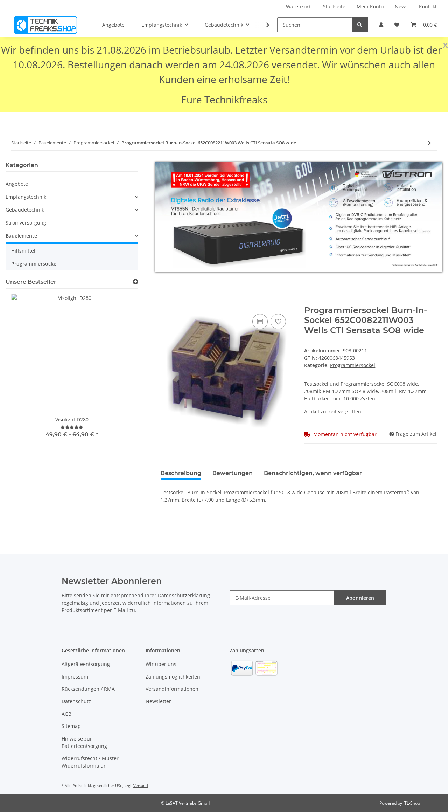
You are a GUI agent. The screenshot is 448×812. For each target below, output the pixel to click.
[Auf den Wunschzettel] (278, 321)
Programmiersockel (352, 365)
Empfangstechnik (26, 196)
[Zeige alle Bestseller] (135, 281)
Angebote (17, 183)
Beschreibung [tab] (181, 473)
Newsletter (158, 701)
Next (121, 374)
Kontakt (428, 6)
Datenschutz (76, 701)
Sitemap (71, 726)
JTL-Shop (411, 803)
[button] (381, 25)
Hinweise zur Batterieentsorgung (84, 742)
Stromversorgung (26, 222)
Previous (23, 374)
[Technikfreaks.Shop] (45, 25)
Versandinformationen (172, 689)
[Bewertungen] (72, 427)
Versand (140, 785)
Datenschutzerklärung (184, 595)
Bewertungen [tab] (232, 473)
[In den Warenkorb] (166, 301)
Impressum (75, 676)
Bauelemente (21, 235)
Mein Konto (370, 6)
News (401, 6)
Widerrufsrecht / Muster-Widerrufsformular (91, 762)
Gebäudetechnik (25, 209)
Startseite (334, 6)
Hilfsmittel (23, 250)
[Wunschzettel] (397, 25)
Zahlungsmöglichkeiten (173, 676)
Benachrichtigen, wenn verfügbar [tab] (313, 473)
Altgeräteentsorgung (86, 664)
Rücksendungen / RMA (88, 689)
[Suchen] (360, 24)
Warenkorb (299, 6)
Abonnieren (360, 597)
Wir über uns (161, 664)
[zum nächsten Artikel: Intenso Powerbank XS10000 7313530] (429, 142)
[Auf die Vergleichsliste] (260, 321)
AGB (66, 713)
